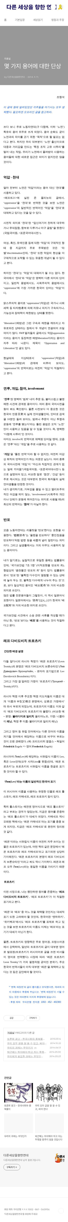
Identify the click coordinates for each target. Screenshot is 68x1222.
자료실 (10, 1032)
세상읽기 (38, 20)
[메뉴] (61, 6)
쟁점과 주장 (57, 20)
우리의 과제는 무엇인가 (20, 1047)
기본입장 (20, 20)
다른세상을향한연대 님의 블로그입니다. (22, 1160)
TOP (61, 1211)
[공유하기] (16, 1018)
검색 (53, 7)
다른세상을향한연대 (16, 1155)
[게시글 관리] (21, 1018)
